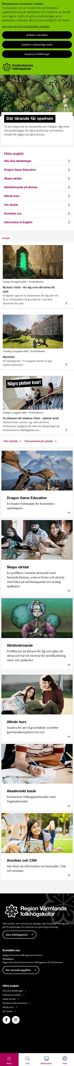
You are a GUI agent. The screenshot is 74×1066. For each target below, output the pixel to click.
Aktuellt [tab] (6, 238)
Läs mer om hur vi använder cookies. (26, 26)
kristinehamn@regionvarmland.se (26, 955)
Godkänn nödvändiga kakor (37, 44)
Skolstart (9, 357)
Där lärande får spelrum (29, 119)
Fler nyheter (11, 441)
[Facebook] (6, 1020)
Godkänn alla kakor (37, 35)
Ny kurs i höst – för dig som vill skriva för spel (29, 289)
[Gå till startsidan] (17, 70)
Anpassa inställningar (37, 54)
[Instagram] (16, 1020)
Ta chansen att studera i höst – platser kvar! (31, 418)
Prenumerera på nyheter (39, 441)
